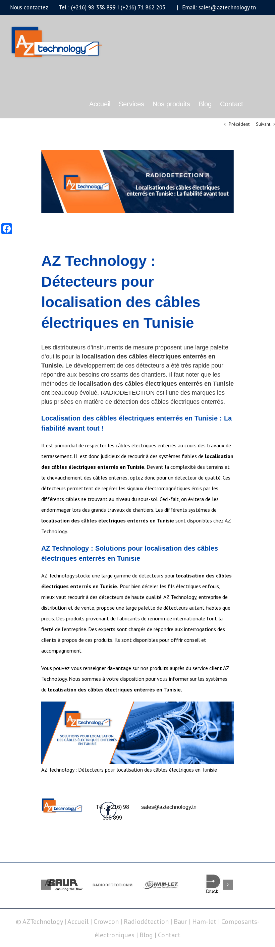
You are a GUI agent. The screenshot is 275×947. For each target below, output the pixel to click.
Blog (146, 935)
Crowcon (106, 921)
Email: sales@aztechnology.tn (218, 7)
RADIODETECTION (128, 392)
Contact (169, 935)
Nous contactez (29, 7)
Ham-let (204, 921)
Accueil (78, 921)
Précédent (239, 124)
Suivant (263, 124)
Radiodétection (146, 921)
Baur (180, 921)
